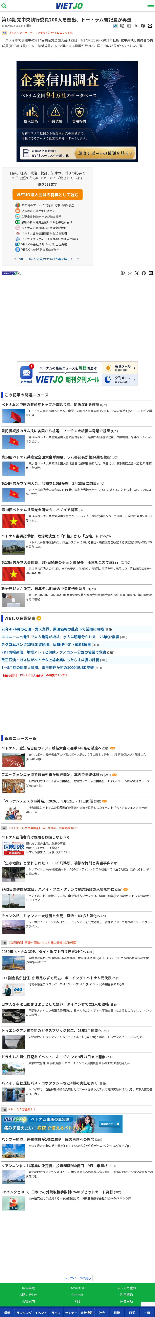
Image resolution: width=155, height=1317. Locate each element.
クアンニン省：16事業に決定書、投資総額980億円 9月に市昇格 (54, 1165)
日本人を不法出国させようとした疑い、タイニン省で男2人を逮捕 (55, 1004)
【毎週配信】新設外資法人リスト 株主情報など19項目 (42, 942)
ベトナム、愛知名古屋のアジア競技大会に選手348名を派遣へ (51, 747)
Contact (77, 1294)
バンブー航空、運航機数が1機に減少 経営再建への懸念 (47, 1139)
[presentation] (7, 1312)
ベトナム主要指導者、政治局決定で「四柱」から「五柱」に (50, 535)
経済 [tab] (117, 1312)
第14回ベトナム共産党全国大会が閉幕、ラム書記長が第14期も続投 (56, 457)
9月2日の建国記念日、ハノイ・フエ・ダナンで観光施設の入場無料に (57, 889)
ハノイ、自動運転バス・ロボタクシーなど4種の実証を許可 (49, 1083)
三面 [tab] (147, 1312)
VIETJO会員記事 (19, 618)
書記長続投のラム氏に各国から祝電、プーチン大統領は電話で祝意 (55, 430)
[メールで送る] (129, 25)
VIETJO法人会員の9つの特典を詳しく (46, 258)
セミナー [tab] (71, 1312)
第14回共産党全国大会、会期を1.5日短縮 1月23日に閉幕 (48, 483)
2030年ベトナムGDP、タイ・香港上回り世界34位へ (43, 951)
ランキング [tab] (24, 1312)
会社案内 (28, 1301)
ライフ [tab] (56, 1312)
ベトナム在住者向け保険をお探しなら (32, 836)
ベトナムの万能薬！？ (22, 1109)
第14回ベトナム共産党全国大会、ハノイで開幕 (39, 509)
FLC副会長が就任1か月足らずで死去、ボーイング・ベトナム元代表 (56, 977)
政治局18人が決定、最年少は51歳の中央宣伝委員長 (43, 588)
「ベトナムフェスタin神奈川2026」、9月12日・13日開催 (47, 800)
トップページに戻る (77, 1278)
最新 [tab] (7, 1312)
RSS (77, 1301)
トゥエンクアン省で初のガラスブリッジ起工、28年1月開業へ (51, 1030)
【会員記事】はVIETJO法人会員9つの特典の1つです (34, 675)
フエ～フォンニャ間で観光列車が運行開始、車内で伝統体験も (52, 774)
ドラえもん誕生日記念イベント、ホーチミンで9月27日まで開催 (53, 1056)
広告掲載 (28, 1287)
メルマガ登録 (126, 1287)
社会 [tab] (102, 1312)
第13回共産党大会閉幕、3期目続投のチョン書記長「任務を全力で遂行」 (60, 562)
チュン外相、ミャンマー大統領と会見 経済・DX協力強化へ (51, 915)
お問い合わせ (28, 1294)
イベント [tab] (41, 1312)
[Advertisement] (46, 320)
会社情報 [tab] (87, 1312)
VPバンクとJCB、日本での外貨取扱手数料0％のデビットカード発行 (57, 1191)
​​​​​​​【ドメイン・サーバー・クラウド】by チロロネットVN (41, 33)
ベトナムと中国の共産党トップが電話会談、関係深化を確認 (50, 404)
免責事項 (126, 1301)
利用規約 (126, 1294)
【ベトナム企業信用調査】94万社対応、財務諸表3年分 (43, 828)
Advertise (77, 1287)
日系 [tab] (132, 1312)
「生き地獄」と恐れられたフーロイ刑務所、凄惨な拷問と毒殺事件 (55, 862)
